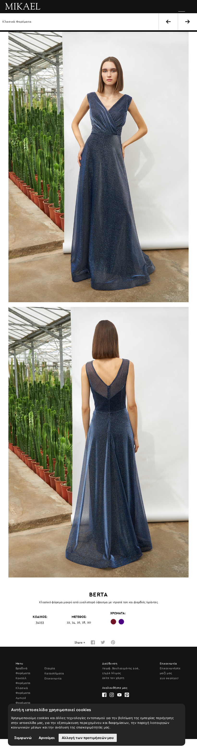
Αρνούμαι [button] (47, 738)
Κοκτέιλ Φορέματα (23, 680)
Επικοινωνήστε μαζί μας (170, 671)
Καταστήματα (54, 673)
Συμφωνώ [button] (23, 738)
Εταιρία (49, 668)
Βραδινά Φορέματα (23, 671)
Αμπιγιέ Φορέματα (23, 700)
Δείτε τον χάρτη (113, 678)
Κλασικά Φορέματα (16, 21)
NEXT (187, 21)
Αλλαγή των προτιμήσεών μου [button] (88, 738)
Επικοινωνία (53, 678)
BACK (168, 21)
